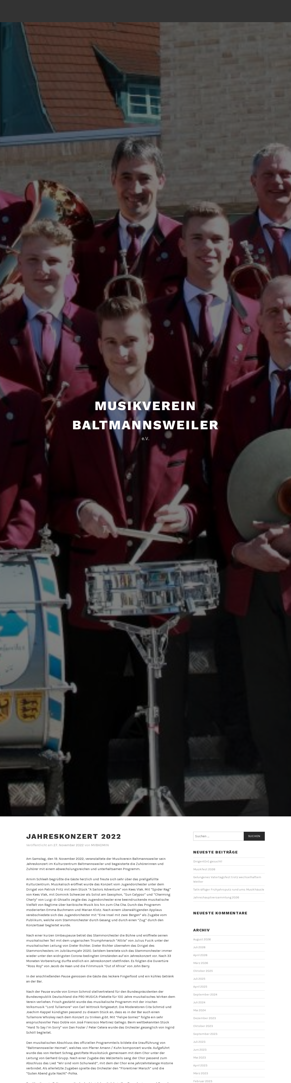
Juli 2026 (199, 947)
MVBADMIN (100, 845)
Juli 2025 (199, 979)
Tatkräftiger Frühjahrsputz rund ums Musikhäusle (229, 889)
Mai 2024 (199, 1010)
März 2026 (200, 963)
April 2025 (200, 986)
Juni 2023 (200, 1049)
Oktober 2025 (203, 971)
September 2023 (205, 1034)
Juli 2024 (199, 1002)
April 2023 (200, 1065)
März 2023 (200, 1073)
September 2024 (205, 994)
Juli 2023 (199, 1042)
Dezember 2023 (204, 1018)
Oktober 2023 (203, 1026)
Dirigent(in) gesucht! (207, 861)
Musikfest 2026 (204, 869)
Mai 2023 (199, 1057)
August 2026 (202, 939)
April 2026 (200, 955)
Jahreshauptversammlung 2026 (216, 897)
